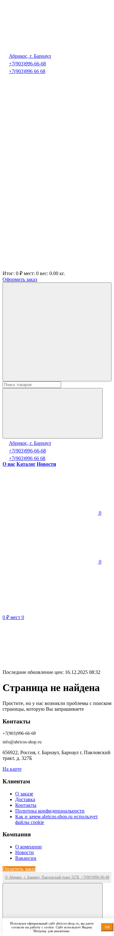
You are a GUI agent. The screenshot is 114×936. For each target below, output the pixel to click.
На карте (12, 769)
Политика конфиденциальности (50, 811)
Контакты (25, 805)
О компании (28, 846)
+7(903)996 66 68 (27, 71)
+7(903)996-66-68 (27, 63)
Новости (24, 852)
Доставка (25, 799)
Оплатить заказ (19, 869)
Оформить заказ (20, 279)
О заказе (24, 793)
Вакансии (25, 858)
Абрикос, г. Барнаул (30, 56)
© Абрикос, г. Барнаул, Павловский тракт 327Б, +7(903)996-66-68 (57, 877)
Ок (107, 927)
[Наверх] (53, 908)
